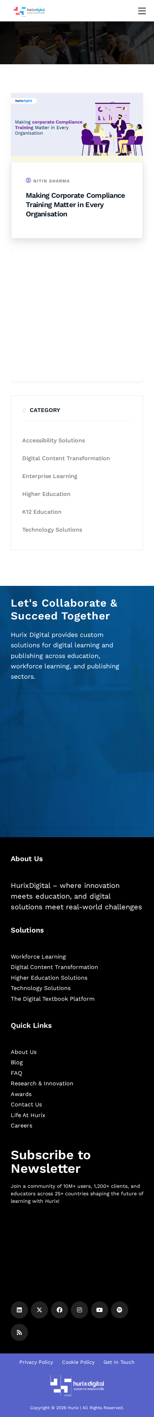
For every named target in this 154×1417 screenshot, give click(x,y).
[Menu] (142, 10)
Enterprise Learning (49, 476)
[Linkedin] (19, 1309)
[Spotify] (119, 1309)
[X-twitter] (39, 1309)
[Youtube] (99, 1309)
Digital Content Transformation (66, 458)
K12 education (42, 511)
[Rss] (19, 1332)
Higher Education (46, 494)
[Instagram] (79, 1309)
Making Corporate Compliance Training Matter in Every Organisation (75, 204)
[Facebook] (59, 1309)
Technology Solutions (52, 529)
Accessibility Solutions (53, 440)
